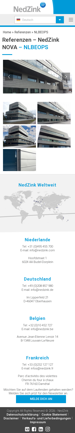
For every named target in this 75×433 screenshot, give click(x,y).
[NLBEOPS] (19, 113)
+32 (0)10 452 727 (40, 325)
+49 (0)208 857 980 (40, 286)
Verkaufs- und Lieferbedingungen (46, 418)
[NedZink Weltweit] (37, 207)
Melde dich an (41, 399)
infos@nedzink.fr (42, 368)
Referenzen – (20, 40)
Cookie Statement (54, 414)
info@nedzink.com (42, 250)
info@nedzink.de (42, 290)
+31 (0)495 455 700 (40, 246)
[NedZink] (29, 7)
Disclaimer (11, 418)
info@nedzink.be (42, 329)
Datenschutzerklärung (22, 414)
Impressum (38, 422)
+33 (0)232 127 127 (40, 364)
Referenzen (22, 32)
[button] (39, 19)
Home (7, 32)
